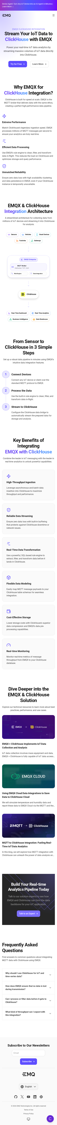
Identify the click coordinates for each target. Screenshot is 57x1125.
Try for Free (16, 64)
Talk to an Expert (27, 913)
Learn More (37, 64)
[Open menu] (53, 15)
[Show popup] (28, 1119)
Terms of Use (28, 1110)
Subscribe (27, 1061)
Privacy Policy (28, 1114)
